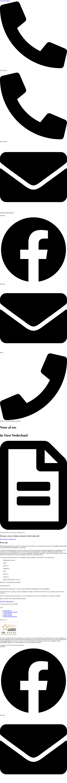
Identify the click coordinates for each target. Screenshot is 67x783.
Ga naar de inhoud (5, 0)
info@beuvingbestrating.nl (7, 601)
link (33, 642)
